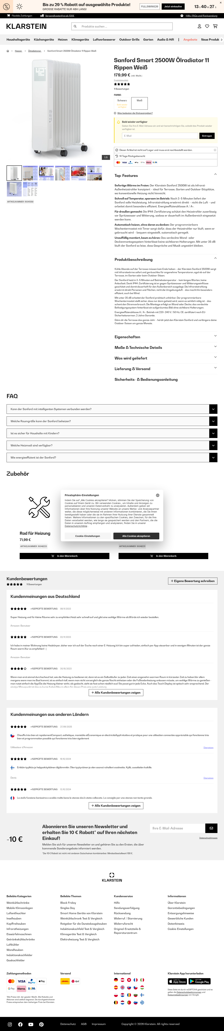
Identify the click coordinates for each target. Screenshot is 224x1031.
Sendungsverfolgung (127, 908)
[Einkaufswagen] (215, 26)
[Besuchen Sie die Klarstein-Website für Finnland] (142, 995)
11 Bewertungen (121, 89)
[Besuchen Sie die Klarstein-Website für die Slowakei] (129, 987)
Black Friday (68, 902)
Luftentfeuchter (16, 913)
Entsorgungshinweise (181, 913)
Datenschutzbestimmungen (189, 992)
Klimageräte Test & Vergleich (78, 934)
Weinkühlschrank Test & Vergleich (81, 918)
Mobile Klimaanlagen (20, 908)
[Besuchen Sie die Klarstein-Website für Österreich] (122, 980)
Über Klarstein (177, 902)
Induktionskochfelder (19, 955)
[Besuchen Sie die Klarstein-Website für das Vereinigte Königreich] (122, 987)
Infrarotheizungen (18, 929)
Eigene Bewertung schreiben (194, 581)
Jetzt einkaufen (173, 6)
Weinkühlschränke (18, 902)
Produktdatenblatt (121, 80)
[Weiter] (221, 39)
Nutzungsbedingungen (178, 995)
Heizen (18, 51)
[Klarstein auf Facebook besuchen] (20, 1024)
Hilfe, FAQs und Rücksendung (201, 15)
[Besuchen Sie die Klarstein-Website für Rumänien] (129, 995)
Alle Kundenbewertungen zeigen (117, 692)
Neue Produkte (211, 39)
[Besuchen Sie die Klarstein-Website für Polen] (116, 995)
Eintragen (207, 135)
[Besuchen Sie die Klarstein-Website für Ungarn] (142, 987)
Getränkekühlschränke (21, 939)
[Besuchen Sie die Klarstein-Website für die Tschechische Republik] (136, 987)
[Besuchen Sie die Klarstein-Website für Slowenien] (136, 1002)
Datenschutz (68, 1024)
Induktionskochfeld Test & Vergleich (82, 929)
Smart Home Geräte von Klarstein (81, 913)
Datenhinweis (176, 923)
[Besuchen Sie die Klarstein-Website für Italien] (142, 980)
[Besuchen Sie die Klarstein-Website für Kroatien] (122, 995)
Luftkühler (13, 944)
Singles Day (67, 908)
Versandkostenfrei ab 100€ (59, 15)
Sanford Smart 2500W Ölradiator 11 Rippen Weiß (71, 51)
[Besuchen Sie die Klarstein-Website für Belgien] (116, 1002)
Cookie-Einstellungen (180, 929)
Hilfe (117, 902)
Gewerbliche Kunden (180, 918)
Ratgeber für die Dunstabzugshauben (83, 923)
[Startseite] (11, 51)
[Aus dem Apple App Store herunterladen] (177, 981)
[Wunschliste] (207, 26)
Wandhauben (15, 949)
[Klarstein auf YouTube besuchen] (31, 1024)
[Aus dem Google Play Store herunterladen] (199, 981)
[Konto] (199, 26)
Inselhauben (14, 918)
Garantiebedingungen (181, 908)
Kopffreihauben (16, 923)
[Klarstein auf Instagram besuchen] (10, 1024)
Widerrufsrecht (123, 923)
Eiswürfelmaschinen (19, 934)
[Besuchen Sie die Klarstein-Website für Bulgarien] (136, 995)
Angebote (190, 39)
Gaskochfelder (16, 960)
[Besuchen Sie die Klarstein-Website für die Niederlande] (122, 1002)
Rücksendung (122, 913)
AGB (84, 1024)
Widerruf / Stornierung (128, 918)
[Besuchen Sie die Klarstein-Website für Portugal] (129, 1002)
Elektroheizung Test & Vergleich (79, 939)
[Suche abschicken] (75, 26)
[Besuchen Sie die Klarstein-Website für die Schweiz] (129, 980)
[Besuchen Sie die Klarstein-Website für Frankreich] (136, 980)
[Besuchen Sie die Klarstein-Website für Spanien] (116, 987)
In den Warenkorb (67, 556)
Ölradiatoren (34, 51)
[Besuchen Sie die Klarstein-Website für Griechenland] (142, 1002)
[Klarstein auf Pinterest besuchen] (41, 1024)
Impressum (99, 1024)
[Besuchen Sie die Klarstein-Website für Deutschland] (116, 980)
